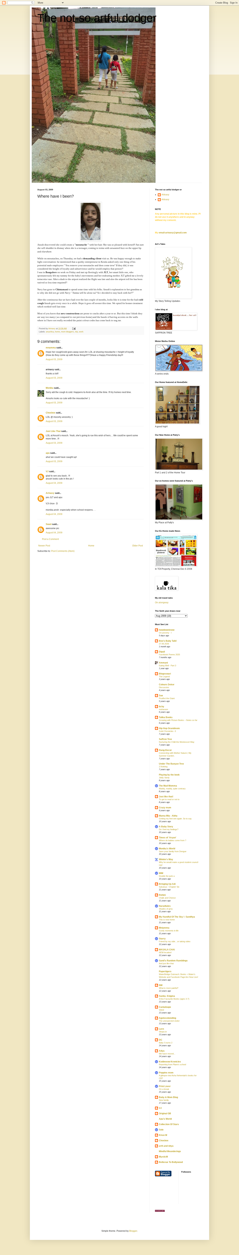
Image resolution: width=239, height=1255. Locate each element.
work (81, 332)
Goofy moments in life (169, 931)
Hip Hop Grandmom (169, 728)
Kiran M (163, 1135)
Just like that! (166, 796)
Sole (161, 1129)
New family (164, 1100)
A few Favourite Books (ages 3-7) (174, 999)
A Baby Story (166, 826)
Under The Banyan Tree (171, 763)
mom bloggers (67, 332)
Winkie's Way (166, 859)
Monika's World (167, 848)
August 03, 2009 (54, 359)
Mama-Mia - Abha (168, 815)
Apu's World (165, 1119)
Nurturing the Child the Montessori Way (176, 742)
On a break (164, 1089)
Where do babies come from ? (172, 840)
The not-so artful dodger (96, 18)
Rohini (162, 895)
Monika (49, 388)
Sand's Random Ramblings (173, 960)
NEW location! (165, 952)
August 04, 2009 (54, 483)
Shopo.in (163, 1032)
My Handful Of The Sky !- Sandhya (177, 917)
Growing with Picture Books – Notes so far (178, 720)
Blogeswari (165, 673)
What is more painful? (168, 988)
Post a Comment (50, 539)
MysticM (163, 1156)
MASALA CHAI (167, 949)
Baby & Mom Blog (168, 1097)
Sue (161, 695)
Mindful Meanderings (170, 1151)
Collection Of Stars (169, 1124)
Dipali (162, 651)
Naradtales (165, 906)
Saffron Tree (165, 739)
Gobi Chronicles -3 (167, 731)
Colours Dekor (166, 684)
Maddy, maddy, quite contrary (172, 788)
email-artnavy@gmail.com (173, 232)
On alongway (161, 602)
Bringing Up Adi (167, 884)
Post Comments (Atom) (63, 551)
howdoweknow (166, 630)
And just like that (166, 963)
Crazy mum (165, 807)
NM (160, 985)
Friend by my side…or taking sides (174, 941)
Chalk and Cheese (167, 898)
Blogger (133, 1231)
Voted (161, 1010)
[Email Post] (73, 328)
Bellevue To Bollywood (171, 1162)
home (57, 332)
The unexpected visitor (169, 1021)
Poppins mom (166, 1072)
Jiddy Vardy (164, 777)
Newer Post (44, 545)
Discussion (164, 687)
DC (160, 1040)
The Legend (164, 676)
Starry (162, 938)
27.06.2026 (164, 644)
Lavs (161, 1029)
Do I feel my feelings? (168, 829)
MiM (161, 873)
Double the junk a (167, 876)
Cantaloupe (165, 1007)
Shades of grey (166, 909)
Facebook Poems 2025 (169, 654)
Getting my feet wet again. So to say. (175, 818)
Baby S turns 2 (165, 1043)
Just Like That (53, 431)
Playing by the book (169, 774)
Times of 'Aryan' (167, 837)
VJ (47, 471)
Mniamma (164, 928)
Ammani (163, 662)
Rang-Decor (165, 750)
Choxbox (50, 412)
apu (48, 453)
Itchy (161, 706)
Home (91, 545)
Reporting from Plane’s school (172, 1064)
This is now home (167, 920)
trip (76, 332)
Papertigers (165, 971)
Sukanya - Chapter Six (169, 887)
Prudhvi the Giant (167, 698)
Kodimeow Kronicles (170, 1061)
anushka (50, 332)
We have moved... (167, 1054)
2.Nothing (163, 766)
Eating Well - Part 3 (167, 665)
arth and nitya (166, 1146)
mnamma (51, 347)
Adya (161, 1051)
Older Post (137, 545)
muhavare (163, 709)
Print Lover (165, 1086)
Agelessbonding (167, 1018)
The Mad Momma (168, 785)
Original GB (165, 1113)
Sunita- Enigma (167, 996)
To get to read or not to (169, 799)
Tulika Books (166, 717)
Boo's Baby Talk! (168, 641)
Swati (49, 524)
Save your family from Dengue (172, 851)
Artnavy (50, 493)
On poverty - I (165, 633)
